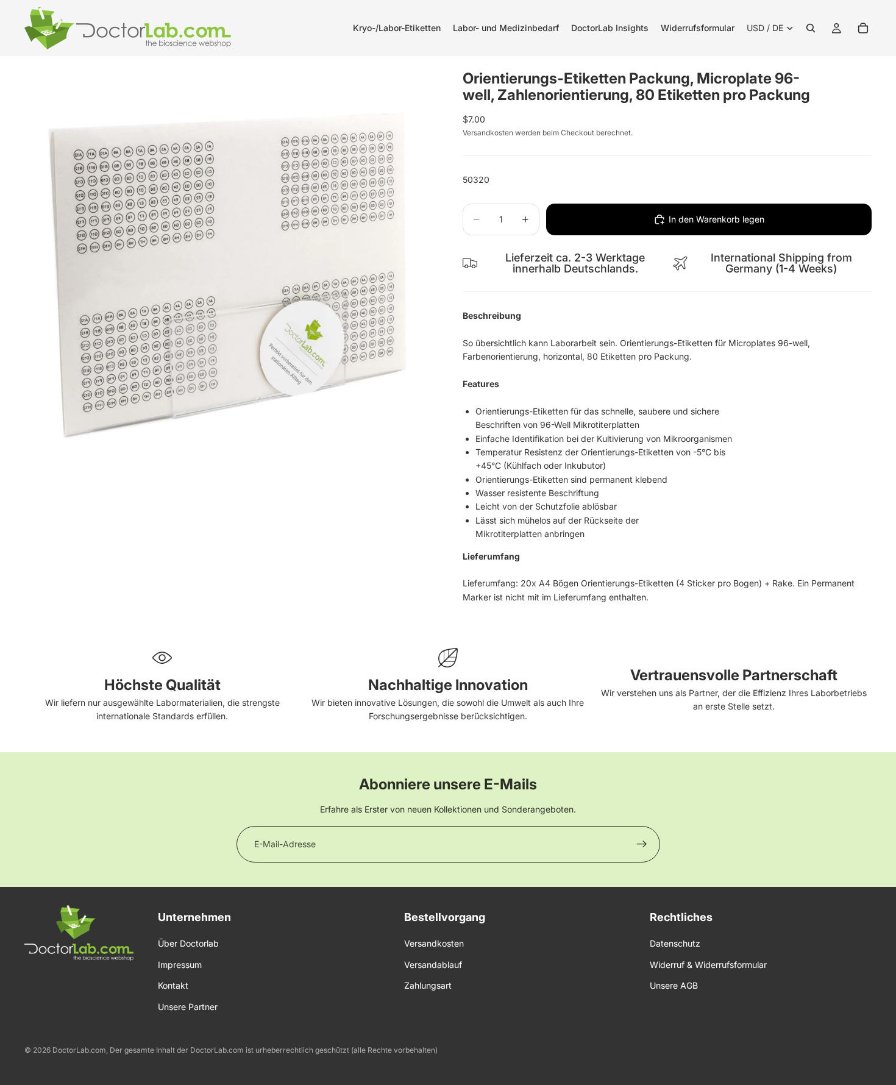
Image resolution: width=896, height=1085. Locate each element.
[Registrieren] (642, 844)
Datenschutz (675, 944)
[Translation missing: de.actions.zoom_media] (228, 260)
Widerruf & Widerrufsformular (708, 964)
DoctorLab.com (79, 1050)
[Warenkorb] (863, 28)
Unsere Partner (188, 1006)
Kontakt (173, 985)
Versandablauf (433, 964)
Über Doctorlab (188, 944)
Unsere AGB (674, 985)
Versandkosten (434, 944)
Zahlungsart (428, 985)
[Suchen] (810, 28)
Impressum (180, 964)
